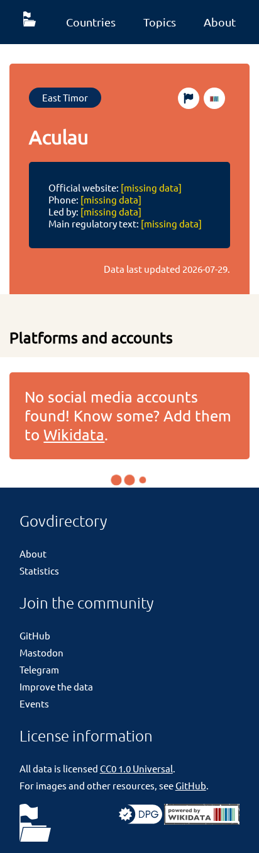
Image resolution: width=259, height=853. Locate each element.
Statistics (39, 570)
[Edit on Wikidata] (214, 98)
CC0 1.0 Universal (136, 768)
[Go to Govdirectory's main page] (35, 824)
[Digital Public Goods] (140, 821)
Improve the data (56, 686)
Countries (91, 21)
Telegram (39, 669)
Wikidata (73, 434)
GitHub (34, 635)
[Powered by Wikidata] (202, 821)
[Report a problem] (188, 98)
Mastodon (41, 652)
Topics (159, 21)
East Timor (65, 97)
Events (34, 703)
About (220, 21)
